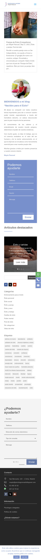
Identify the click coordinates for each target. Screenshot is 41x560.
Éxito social (8, 301)
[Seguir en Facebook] (6, 284)
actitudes (30, 339)
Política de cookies (10, 512)
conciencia (8, 353)
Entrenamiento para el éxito (13, 295)
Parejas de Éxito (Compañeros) (18, 42)
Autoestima (15, 346)
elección (23, 360)
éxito (31, 388)
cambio (23, 346)
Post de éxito (17, 47)
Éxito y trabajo (9, 312)
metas (7, 381)
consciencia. (8, 356)
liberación (16, 374)
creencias (27, 356)
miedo (13, 381)
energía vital (8, 363)
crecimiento (18, 356)
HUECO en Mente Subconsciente (15, 370)
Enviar (28, 217)
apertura (7, 346)
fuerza (27, 363)
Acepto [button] (16, 557)
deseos (16, 360)
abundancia (21, 339)
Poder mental (8, 318)
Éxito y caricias (20, 244)
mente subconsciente (28, 377)
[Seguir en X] (10, 284)
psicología (27, 384)
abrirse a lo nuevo (10, 339)
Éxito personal (9, 298)
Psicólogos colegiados (11, 508)
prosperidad (18, 384)
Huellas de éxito (9, 315)
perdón (19, 381)
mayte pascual (9, 377)
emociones (31, 360)
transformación (23, 388)
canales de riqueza (22, 349)
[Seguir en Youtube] (14, 284)
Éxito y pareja (9, 305)
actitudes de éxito (10, 342)
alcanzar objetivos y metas (25, 342)
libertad (23, 374)
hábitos (29, 370)
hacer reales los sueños (12, 367)
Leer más (20, 262)
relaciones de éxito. (11, 388)
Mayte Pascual (14, 44)
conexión (16, 353)
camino (30, 346)
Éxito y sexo (8, 308)
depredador (8, 360)
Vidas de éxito (9, 328)
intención (7, 374)
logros (29, 374)
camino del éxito (10, 349)
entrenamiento (19, 363)
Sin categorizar (9, 325)
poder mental (9, 384)
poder (25, 381)
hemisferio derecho (27, 367)
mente (18, 377)
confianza (24, 353)
